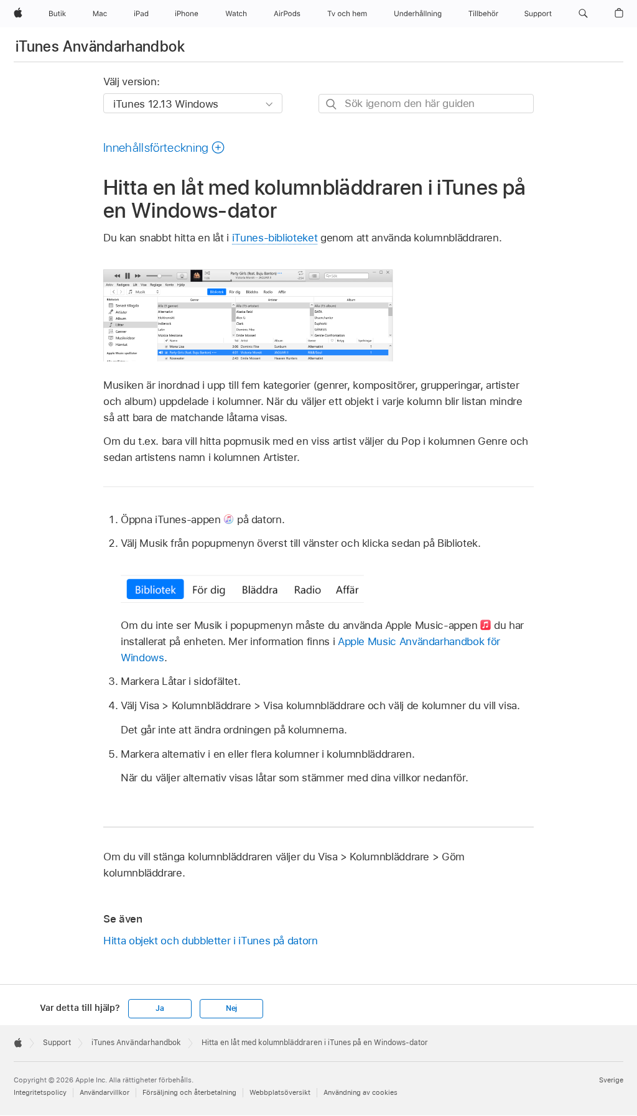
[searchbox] (426, 103)
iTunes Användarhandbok (100, 46)
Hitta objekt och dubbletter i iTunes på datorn (210, 940)
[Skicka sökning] (331, 104)
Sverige (611, 1080)
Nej (231, 1008)
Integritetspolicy (40, 1092)
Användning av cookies (360, 1092)
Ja (160, 1008)
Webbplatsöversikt (279, 1092)
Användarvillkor (104, 1092)
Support (57, 1042)
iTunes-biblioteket (275, 237)
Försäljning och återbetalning (189, 1092)
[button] (583, 13)
